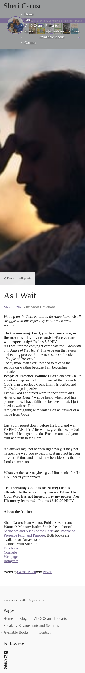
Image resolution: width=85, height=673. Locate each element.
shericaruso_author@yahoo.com (25, 600)
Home (29, 14)
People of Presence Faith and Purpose (40, 533)
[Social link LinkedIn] (37, 664)
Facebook (11, 548)
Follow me (14, 643)
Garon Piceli (26, 572)
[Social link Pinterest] (37, 668)
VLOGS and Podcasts (41, 25)
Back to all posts (19, 278)
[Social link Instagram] (37, 660)
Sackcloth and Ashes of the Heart (28, 531)
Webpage (11, 557)
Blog (28, 20)
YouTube (10, 552)
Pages (9, 610)
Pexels (47, 572)
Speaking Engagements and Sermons (52, 31)
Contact (30, 43)
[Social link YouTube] (37, 652)
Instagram (11, 561)
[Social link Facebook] (37, 656)
